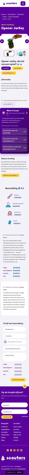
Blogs (3, 440)
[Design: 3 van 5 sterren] (18, 364)
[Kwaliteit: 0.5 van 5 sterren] (14, 371)
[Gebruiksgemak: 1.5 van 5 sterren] (16, 367)
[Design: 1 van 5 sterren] (15, 364)
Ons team (16, 429)
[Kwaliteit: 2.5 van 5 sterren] (17, 371)
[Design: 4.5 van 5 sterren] (20, 364)
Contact (15, 440)
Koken (5, 16)
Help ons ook (17, 435)
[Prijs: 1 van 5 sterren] (15, 374)
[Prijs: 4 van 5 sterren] (19, 374)
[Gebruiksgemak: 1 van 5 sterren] (15, 367)
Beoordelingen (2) (8, 73)
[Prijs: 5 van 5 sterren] (21, 374)
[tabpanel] (14, 87)
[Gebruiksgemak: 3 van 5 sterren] (18, 367)
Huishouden (20, 14)
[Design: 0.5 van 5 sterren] (14, 364)
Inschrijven (6, 417)
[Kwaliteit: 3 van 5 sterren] (18, 371)
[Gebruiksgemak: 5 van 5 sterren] (21, 367)
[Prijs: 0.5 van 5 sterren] (14, 374)
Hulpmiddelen (12, 14)
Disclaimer (17, 466)
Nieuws (3, 437)
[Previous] (2, 41)
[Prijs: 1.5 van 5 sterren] (16, 374)
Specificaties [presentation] (17, 68)
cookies (14, 472)
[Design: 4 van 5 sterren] (19, 364)
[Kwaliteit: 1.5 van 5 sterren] (16, 371)
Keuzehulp (4, 432)
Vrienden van (17, 432)
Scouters (3, 14)
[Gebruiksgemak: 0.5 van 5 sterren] (14, 367)
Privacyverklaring (5, 469)
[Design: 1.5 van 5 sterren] (16, 364)
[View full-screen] (25, 36)
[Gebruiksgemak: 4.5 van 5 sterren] (20, 367)
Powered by (19, 469)
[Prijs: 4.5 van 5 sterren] (20, 374)
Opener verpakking (13, 16)
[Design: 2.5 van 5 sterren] (17, 364)
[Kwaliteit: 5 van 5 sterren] (21, 371)
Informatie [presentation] (6, 68)
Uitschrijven (25, 416)
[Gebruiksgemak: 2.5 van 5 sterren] (17, 367)
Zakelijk (15, 437)
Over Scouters (17, 427)
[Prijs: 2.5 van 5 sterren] (17, 374)
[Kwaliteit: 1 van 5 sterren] (15, 371)
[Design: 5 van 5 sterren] (21, 364)
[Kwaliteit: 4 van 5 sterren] (19, 371)
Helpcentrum (5, 435)
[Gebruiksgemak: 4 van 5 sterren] (19, 367)
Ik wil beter (4, 427)
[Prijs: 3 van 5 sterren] (18, 374)
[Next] (27, 41)
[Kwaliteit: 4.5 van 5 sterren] (20, 371)
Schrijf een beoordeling (9, 175)
